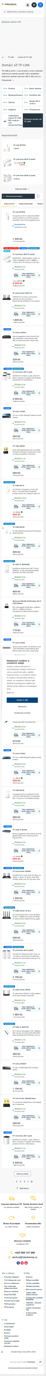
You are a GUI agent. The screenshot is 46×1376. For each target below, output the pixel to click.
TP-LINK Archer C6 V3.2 (22, 911)
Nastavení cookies (11, 1346)
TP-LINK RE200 (19, 527)
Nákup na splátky (32, 1280)
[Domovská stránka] (3, 58)
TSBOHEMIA (31, 1362)
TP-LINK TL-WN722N (21, 1027)
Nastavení (22, 707)
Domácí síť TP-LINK (25, 57)
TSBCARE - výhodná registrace (33, 1304)
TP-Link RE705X (19, 145)
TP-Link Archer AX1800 (22, 871)
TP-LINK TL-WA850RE (21, 564)
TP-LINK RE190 (18, 790)
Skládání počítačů (33, 1286)
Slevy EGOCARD (10, 1295)
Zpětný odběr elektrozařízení (32, 1294)
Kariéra (7, 1333)
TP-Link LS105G (19, 411)
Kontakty (7, 1330)
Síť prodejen (9, 1327)
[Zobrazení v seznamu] (39, 196)
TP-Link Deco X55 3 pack (22, 372)
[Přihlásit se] (27, 4)
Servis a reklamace (11, 1283)
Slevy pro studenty (11, 1291)
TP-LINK (11, 57)
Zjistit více (10, 692)
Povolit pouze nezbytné (22, 713)
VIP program (9, 1307)
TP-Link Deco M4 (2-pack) (23, 950)
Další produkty (22, 1174)
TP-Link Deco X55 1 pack (22, 1136)
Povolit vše (22, 700)
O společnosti (9, 1324)
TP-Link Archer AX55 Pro (22, 293)
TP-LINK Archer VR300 (21, 990)
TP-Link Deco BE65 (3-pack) (24, 175)
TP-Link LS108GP (19, 1064)
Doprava (29, 1277)
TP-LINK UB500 (19, 446)
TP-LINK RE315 (18, 485)
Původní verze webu (12, 1301)
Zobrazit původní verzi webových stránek (22, 1368)
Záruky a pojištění (33, 1283)
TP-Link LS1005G (19, 333)
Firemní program (10, 1298)
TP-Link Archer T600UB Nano (24, 1098)
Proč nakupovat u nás (12, 1280)
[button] (27, 225)
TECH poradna (9, 1304)
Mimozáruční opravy (34, 1289)
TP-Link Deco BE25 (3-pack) (24, 159)
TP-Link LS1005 (19, 643)
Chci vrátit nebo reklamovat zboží (10, 1287)
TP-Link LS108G (19, 753)
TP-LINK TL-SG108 (20, 830)
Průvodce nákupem (11, 1277)
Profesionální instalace (31, 1314)
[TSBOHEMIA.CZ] (9, 5)
